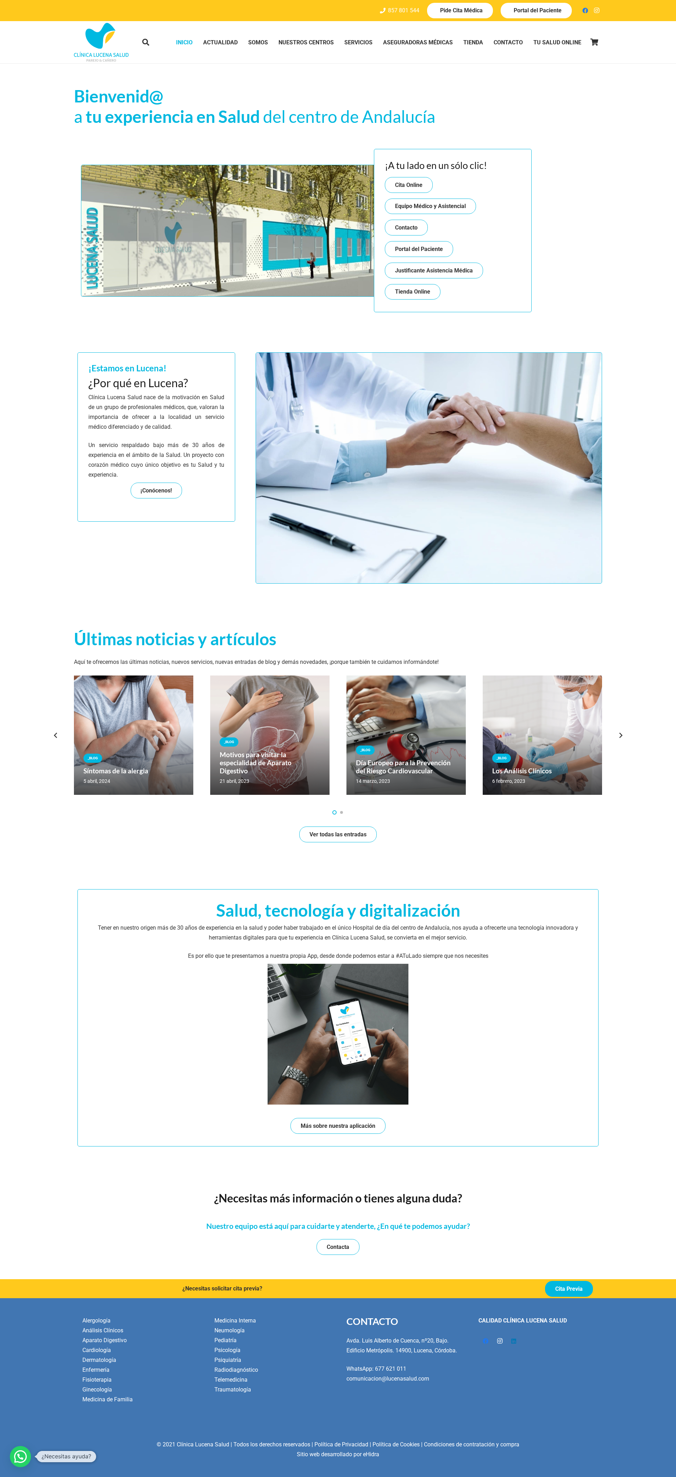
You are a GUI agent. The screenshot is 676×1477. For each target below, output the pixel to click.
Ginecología (97, 1389)
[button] (146, 42)
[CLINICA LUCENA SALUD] (101, 42)
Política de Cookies (396, 1444)
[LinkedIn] (514, 1341)
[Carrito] (594, 42)
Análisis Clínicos (102, 1330)
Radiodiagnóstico (236, 1369)
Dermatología (99, 1360)
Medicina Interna (235, 1320)
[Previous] (55, 735)
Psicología (227, 1350)
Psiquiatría (227, 1360)
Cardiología (96, 1350)
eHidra (371, 1454)
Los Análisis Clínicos (522, 771)
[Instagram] (596, 10)
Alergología (96, 1320)
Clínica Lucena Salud (203, 1444)
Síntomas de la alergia (115, 771)
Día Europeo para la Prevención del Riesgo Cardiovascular (403, 767)
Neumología (229, 1330)
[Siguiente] (620, 735)
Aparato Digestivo (104, 1340)
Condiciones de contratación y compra (471, 1444)
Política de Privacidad (341, 1444)
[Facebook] (585, 10)
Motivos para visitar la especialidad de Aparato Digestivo (256, 762)
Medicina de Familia (107, 1399)
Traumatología (232, 1389)
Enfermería (95, 1369)
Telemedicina (231, 1379)
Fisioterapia (97, 1379)
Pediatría (225, 1340)
